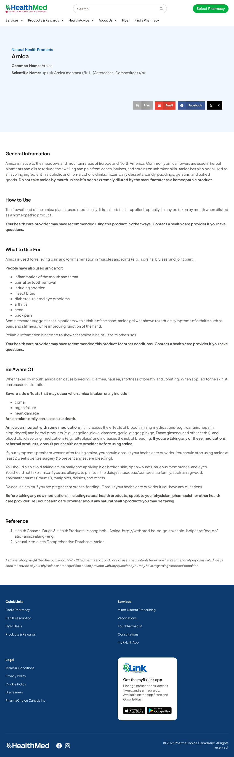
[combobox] (116, 8)
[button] (143, 105)
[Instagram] (67, 746)
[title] (134, 710)
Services (12, 20)
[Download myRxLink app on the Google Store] (159, 710)
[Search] (163, 8)
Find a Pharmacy (147, 20)
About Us (105, 20)
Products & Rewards (43, 20)
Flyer (126, 20)
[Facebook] (59, 746)
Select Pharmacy (211, 8)
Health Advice (79, 20)
